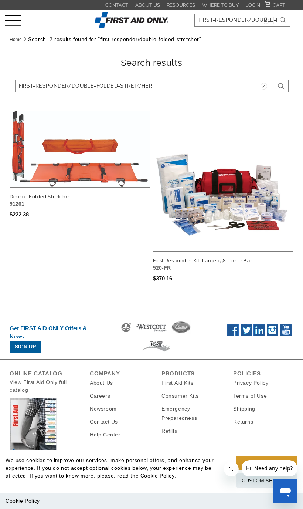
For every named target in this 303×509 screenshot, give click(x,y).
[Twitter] (246, 334)
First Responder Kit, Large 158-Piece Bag (203, 260)
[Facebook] (233, 334)
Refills (169, 431)
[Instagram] (272, 334)
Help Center (105, 435)
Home (16, 39)
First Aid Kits (177, 383)
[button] (13, 20)
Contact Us (104, 422)
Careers (100, 396)
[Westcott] (151, 332)
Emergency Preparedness (179, 413)
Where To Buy (220, 5)
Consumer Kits (180, 396)
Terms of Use (250, 396)
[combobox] (242, 20)
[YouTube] (286, 334)
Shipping (244, 409)
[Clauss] (181, 332)
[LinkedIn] (259, 334)
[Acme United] (126, 332)
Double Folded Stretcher (40, 196)
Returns (243, 422)
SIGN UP (25, 347)
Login (252, 5)
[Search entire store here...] (283, 20)
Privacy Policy (250, 383)
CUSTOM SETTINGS (267, 480)
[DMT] (156, 351)
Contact (116, 5)
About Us (147, 5)
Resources (181, 5)
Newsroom (103, 409)
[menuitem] (117, 5)
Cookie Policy (23, 501)
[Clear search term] (266, 20)
